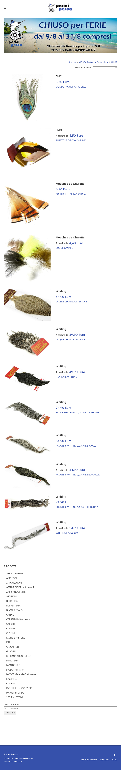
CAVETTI (10, 629)
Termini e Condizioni (88, 760)
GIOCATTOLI (12, 647)
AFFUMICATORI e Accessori (20, 587)
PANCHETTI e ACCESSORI (19, 688)
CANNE (10, 615)
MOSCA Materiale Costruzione (93, 62)
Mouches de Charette (70, 183)
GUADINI (11, 652)
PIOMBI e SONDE (15, 693)
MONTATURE (13, 665)
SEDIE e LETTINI (14, 697)
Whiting (61, 291)
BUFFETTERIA (13, 606)
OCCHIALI (11, 684)
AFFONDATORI (14, 583)
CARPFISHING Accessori (18, 619)
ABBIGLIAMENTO (15, 574)
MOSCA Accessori (15, 670)
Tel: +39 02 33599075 (13, 762)
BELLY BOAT (12, 601)
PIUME (113, 62)
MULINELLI (11, 679)
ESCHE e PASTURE (15, 638)
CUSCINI (10, 633)
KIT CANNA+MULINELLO (19, 656)
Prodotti (72, 62)
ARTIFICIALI (12, 597)
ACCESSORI (12, 578)
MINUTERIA (12, 661)
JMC (59, 76)
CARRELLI (11, 624)
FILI (8, 642)
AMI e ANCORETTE (16, 592)
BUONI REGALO (14, 610)
